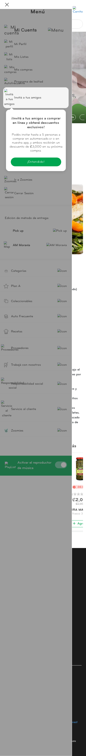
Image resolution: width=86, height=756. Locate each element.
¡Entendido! (35, 162)
